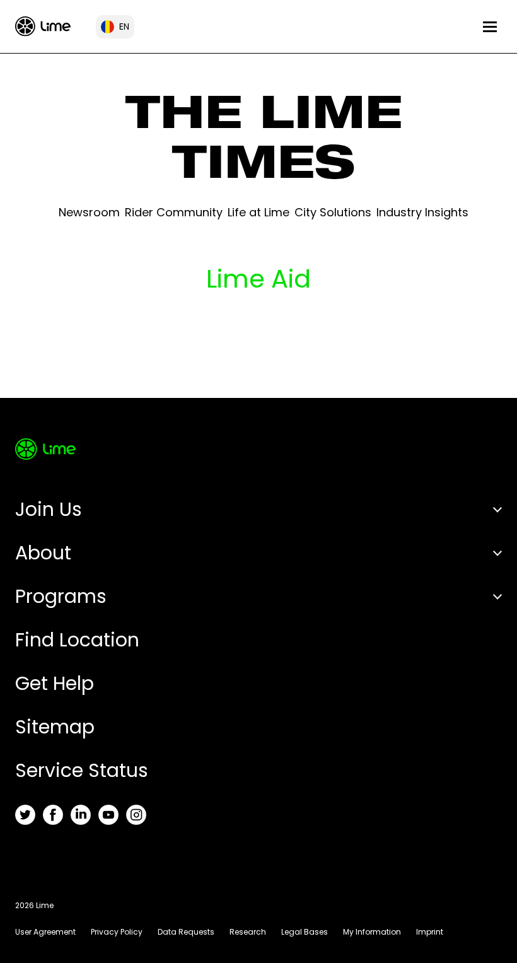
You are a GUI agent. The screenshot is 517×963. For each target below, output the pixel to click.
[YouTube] (108, 815)
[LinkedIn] (81, 815)
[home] (43, 26)
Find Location (77, 639)
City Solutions (332, 212)
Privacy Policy (116, 931)
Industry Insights (422, 212)
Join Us (48, 509)
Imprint (429, 931)
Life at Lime (258, 212)
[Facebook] (53, 815)
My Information (372, 931)
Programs (61, 596)
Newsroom (89, 212)
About (43, 552)
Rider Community (174, 212)
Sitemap (55, 726)
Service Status (81, 770)
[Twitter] (25, 815)
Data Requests (186, 931)
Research (247, 931)
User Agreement (45, 931)
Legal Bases (304, 931)
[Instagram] (136, 815)
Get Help (54, 683)
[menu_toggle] (490, 26)
